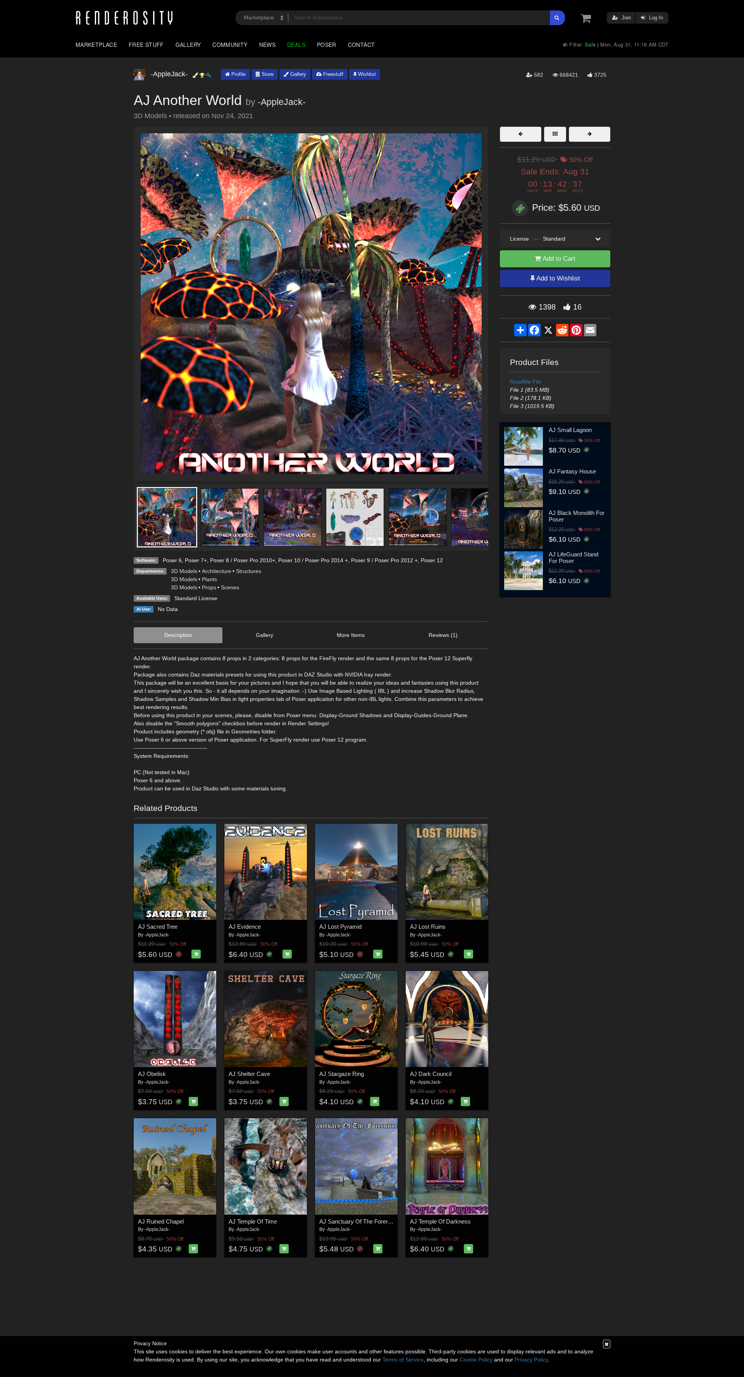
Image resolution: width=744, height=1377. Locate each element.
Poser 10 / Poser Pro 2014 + (313, 560)
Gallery (188, 44)
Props (209, 587)
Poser (326, 44)
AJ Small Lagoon (570, 430)
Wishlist (366, 74)
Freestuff (332, 74)
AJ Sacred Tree (157, 926)
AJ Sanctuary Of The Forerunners (362, 1221)
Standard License (195, 598)
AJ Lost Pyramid (340, 926)
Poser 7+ (196, 560)
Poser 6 (172, 560)
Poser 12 (432, 560)
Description (178, 635)
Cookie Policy (476, 1359)
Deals (296, 44)
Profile (238, 74)
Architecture (216, 571)
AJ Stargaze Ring (341, 1074)
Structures (248, 571)
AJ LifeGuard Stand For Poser (573, 557)
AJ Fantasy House (572, 471)
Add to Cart (558, 258)
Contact (361, 44)
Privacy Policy (531, 1359)
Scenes (230, 587)
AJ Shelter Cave (249, 1074)
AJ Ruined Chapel (161, 1221)
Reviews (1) (443, 635)
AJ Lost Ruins (428, 926)
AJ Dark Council (430, 1074)
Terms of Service (403, 1359)
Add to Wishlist (557, 278)
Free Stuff (146, 44)
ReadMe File (525, 382)
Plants (209, 579)
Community (229, 44)
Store (267, 74)
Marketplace (96, 44)
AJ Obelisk (152, 1074)
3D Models (184, 571)
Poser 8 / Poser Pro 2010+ (242, 560)
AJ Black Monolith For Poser (576, 516)
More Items (351, 635)
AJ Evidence (245, 926)
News (267, 44)
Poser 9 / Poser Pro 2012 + (384, 560)
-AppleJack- (282, 102)
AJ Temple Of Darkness (440, 1221)
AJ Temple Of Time (253, 1221)
